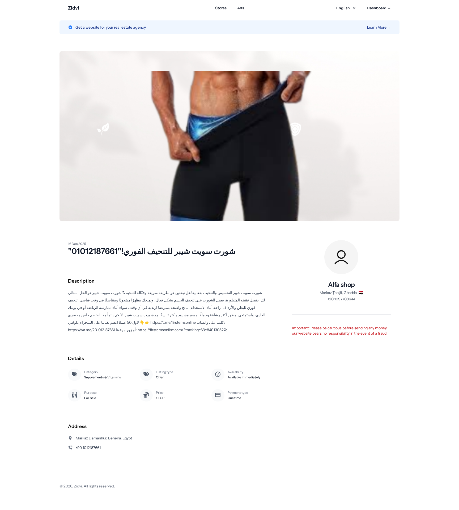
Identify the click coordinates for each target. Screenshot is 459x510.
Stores (221, 8)
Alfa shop (341, 284)
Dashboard (379, 8)
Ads (240, 8)
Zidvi (73, 8)
